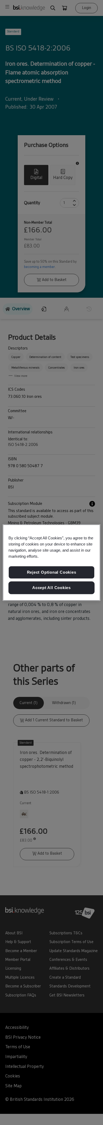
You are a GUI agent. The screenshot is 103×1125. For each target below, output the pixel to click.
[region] (52, 562)
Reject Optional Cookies (51, 572)
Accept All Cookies (51, 587)
